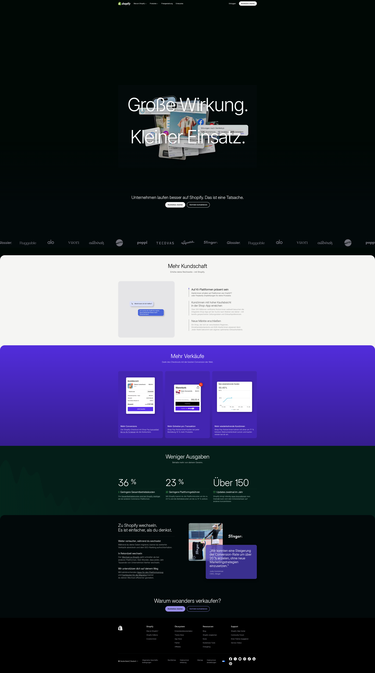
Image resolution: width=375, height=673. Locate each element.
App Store (178, 639)
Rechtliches (172, 660)
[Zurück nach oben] (120, 628)
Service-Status (236, 643)
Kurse (205, 639)
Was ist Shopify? (152, 631)
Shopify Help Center (238, 631)
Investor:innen (151, 639)
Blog (204, 631)
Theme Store (179, 635)
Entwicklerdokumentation (183, 631)
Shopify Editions (152, 635)
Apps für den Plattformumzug (150, 572)
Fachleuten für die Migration (134, 575)
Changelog (206, 647)
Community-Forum (237, 635)
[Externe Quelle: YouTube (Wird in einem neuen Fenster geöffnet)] (240, 658)
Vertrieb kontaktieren (198, 205)
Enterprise (179, 3)
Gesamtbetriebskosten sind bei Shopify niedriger (140, 496)
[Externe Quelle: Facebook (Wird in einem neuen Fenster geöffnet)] (230, 658)
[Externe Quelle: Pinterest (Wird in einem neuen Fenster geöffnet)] (230, 663)
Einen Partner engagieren (240, 639)
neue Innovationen (238, 496)
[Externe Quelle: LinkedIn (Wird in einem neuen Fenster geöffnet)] (254, 658)
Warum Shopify (139, 3)
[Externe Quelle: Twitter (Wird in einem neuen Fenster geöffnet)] (235, 658)
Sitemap (200, 660)
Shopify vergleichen (210, 635)
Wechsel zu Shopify (131, 557)
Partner (177, 643)
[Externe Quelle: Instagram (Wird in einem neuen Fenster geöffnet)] (244, 658)
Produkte (153, 3)
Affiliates (178, 647)
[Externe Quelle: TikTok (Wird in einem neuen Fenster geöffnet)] (249, 658)
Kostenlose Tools (209, 643)
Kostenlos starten (248, 3)
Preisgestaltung (167, 3)
